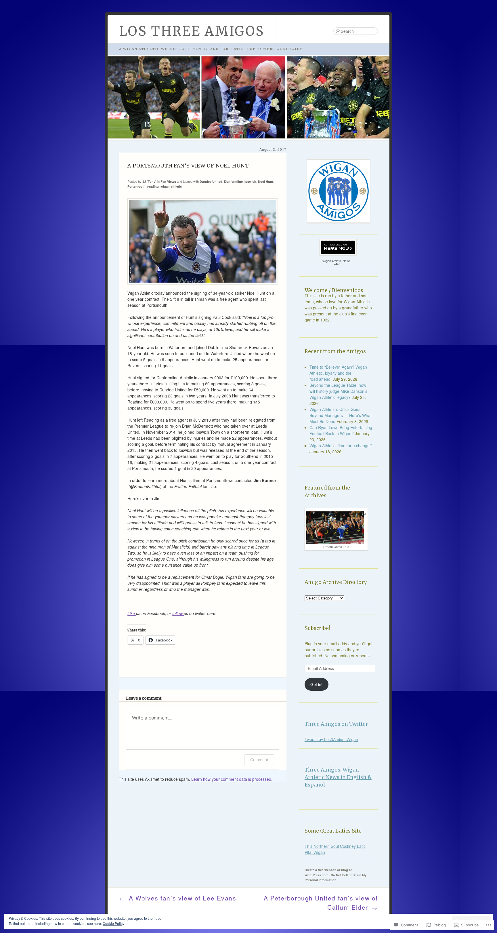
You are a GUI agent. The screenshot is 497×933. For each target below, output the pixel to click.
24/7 (337, 264)
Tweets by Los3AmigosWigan (331, 739)
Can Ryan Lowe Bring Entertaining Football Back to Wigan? (340, 430)
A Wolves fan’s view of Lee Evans (177, 898)
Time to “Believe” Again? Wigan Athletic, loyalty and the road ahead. (338, 373)
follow (178, 613)
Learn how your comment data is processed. (231, 779)
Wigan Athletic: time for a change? (340, 445)
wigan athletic (171, 186)
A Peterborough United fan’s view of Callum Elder (321, 902)
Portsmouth (136, 186)
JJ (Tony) (149, 181)
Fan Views (168, 181)
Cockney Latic (353, 846)
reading (153, 186)
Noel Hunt (265, 181)
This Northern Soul (322, 846)
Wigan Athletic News (336, 261)
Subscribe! (317, 628)
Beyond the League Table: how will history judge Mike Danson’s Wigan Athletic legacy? (338, 391)
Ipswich (250, 181)
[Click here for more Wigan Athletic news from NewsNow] (337, 247)
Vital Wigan (315, 852)
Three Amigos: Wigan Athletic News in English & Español (338, 777)
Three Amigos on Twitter (336, 724)
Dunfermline (233, 181)
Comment (259, 759)
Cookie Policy (113, 923)
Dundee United (211, 181)
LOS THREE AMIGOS (192, 31)
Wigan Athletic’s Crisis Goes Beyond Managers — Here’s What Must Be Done (340, 415)
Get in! (316, 684)
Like (131, 613)
